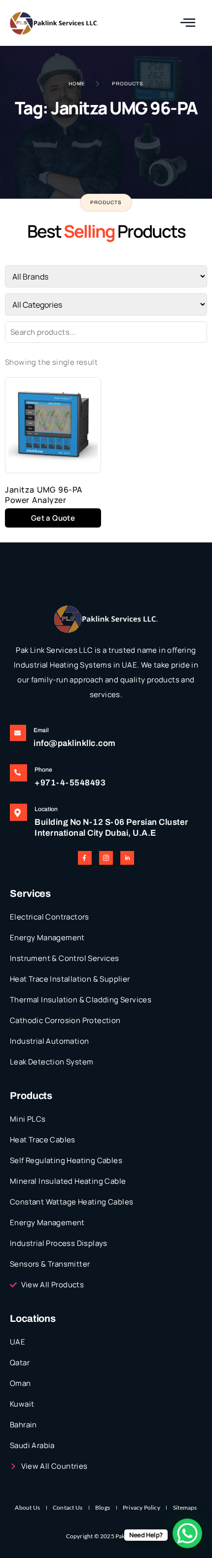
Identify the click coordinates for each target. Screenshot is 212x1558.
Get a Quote (53, 518)
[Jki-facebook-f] (85, 858)
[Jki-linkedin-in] (127, 858)
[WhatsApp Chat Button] (187, 1533)
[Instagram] (106, 858)
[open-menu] (187, 23)
